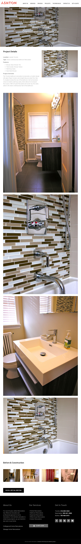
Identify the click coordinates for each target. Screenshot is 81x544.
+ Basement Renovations (36, 515)
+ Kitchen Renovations (35, 511)
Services (32, 3)
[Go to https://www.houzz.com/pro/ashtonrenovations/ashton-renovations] (64, 520)
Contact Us (66, 3)
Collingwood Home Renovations (13, 526)
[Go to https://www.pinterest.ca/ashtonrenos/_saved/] (68, 520)
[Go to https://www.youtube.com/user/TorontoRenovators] (72, 520)
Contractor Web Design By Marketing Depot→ (46, 541)
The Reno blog (57, 3)
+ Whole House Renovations (37, 517)
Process (40, 3)
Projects (47, 3)
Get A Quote (75, 3)
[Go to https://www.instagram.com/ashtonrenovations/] (60, 520)
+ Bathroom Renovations (36, 513)
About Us (25, 3)
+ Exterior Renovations (35, 519)
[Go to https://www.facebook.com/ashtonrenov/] (56, 520)
